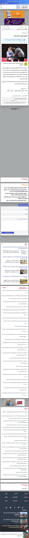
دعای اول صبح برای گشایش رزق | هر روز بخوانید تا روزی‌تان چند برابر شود (14, 318)
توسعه (26, 493)
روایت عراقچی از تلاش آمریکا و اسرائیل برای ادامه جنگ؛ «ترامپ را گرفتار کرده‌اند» (14, 383)
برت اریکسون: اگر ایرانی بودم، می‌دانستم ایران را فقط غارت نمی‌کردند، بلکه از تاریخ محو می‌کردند (14, 335)
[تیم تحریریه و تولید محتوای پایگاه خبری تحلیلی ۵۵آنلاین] (25, 64)
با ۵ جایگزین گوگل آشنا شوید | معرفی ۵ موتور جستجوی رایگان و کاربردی (14, 309)
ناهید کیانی (24, 96)
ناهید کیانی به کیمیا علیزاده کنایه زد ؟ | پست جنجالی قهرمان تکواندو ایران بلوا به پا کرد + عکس (15, 190)
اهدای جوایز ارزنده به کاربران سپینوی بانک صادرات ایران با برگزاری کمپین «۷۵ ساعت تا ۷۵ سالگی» (14, 343)
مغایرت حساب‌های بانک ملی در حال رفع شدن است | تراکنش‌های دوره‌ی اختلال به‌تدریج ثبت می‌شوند (14, 354)
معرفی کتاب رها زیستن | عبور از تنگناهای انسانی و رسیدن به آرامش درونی (15, 322)
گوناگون (6, 497)
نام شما (26, 209)
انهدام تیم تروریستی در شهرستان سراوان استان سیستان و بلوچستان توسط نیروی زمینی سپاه (14, 370)
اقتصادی (26, 497)
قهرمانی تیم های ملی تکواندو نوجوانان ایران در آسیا (15, 187)
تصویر (6, 500)
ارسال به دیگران (23, 29)
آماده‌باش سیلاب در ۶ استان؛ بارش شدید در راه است (17, 298)
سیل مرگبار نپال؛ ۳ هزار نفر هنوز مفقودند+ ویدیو (18, 358)
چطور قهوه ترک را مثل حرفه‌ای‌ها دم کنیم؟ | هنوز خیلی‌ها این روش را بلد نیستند (10, 526)
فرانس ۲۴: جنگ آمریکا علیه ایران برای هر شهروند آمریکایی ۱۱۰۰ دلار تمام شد (14, 291)
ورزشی (6, 493)
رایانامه (26, 214)
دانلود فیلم (24, 488)
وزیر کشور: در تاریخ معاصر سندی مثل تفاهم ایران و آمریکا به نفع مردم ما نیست (14, 375)
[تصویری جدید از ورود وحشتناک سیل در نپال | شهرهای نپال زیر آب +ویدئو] (26, 535)
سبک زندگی (15, 500)
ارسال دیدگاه (7, 232)
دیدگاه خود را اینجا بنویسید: (22, 219)
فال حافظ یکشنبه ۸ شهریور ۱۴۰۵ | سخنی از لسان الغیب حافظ (15, 339)
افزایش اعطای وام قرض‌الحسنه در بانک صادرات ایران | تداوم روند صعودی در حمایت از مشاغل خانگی (14, 348)
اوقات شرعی (9, 1)
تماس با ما (15, 1)
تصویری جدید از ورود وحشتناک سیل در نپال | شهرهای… (11, 520)
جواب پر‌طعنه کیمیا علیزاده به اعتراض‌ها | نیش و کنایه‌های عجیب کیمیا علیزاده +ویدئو (16, 194)
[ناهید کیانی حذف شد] (14, 100)
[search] (1, 8)
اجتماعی (16, 493)
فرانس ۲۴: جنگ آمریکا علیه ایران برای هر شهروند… (11, 513)
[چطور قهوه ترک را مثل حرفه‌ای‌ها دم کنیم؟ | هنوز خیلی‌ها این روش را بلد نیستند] (24, 528)
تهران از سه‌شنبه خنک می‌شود (21, 366)
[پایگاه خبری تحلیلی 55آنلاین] (21, 7)
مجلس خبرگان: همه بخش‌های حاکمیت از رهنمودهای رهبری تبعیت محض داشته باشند (14, 388)
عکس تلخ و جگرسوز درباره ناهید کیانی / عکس (16, 200)
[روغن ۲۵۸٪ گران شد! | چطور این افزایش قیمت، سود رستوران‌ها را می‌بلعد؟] (23, 281)
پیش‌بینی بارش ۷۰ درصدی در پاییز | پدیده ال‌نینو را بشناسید (16, 306)
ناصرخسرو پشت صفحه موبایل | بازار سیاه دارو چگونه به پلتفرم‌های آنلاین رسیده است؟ (14, 394)
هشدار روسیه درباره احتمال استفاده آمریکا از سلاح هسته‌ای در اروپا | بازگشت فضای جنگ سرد (14, 302)
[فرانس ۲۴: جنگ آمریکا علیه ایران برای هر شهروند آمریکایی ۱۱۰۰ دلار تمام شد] (23, 514)
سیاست (26, 500)
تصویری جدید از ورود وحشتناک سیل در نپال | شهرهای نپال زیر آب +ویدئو (11, 534)
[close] (27, 531)
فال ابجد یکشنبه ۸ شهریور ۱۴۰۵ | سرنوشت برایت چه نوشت (16, 379)
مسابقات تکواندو (16, 96)
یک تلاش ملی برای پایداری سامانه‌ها (20, 326)
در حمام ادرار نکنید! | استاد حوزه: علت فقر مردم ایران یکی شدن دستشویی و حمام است (14, 330)
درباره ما (20, 1)
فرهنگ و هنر (15, 497)
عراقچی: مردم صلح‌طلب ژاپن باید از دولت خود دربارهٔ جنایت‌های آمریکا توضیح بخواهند (14, 362)
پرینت (17, 29)
